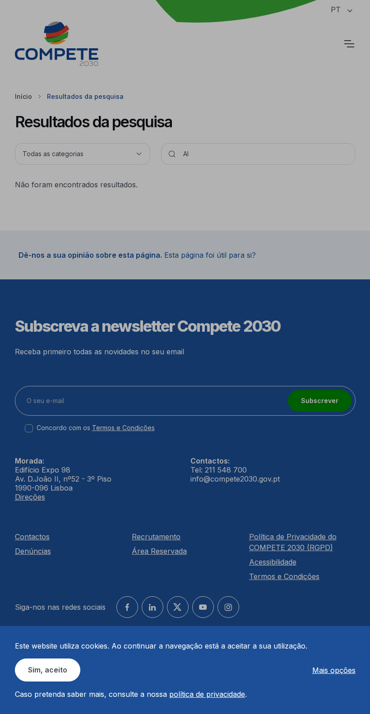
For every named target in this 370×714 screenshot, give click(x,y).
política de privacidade (207, 694)
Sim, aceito (47, 669)
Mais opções (334, 670)
